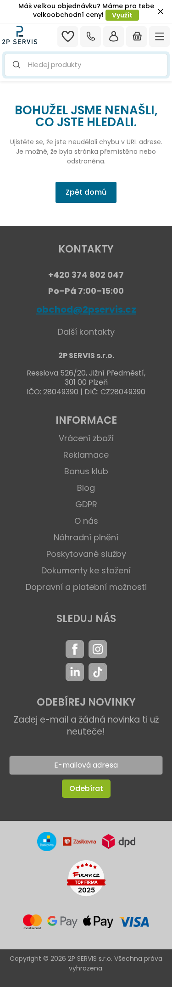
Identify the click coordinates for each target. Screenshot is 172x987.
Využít (122, 15)
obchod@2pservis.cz (86, 309)
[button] (86, 65)
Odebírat (86, 788)
